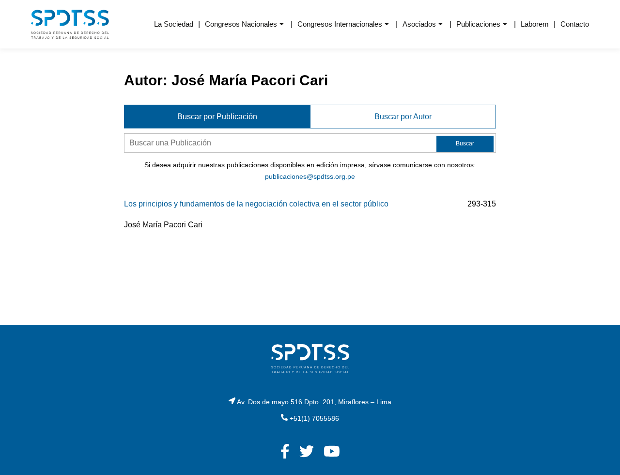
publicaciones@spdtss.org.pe (310, 176)
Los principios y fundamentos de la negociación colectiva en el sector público (256, 204)
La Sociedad (173, 24)
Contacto (574, 24)
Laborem (535, 24)
